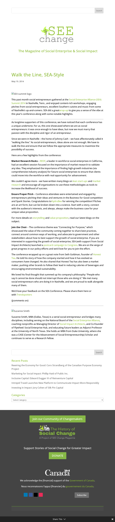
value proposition (59, 217)
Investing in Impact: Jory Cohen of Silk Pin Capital (37, 387)
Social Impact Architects (72, 324)
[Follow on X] (36, 495)
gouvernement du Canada (79, 486)
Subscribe (82, 495)
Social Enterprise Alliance (86, 320)
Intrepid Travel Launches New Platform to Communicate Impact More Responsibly (55, 382)
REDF (42, 161)
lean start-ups (80, 181)
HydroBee (56, 201)
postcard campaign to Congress (60, 245)
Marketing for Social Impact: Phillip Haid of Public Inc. (40, 373)
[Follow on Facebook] (31, 495)
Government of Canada (82, 480)
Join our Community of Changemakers (57, 419)
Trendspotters (24, 294)
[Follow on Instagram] (41, 495)
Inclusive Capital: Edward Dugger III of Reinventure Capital (42, 378)
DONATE (57, 455)
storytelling (39, 217)
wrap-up (63, 110)
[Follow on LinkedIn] (26, 495)
